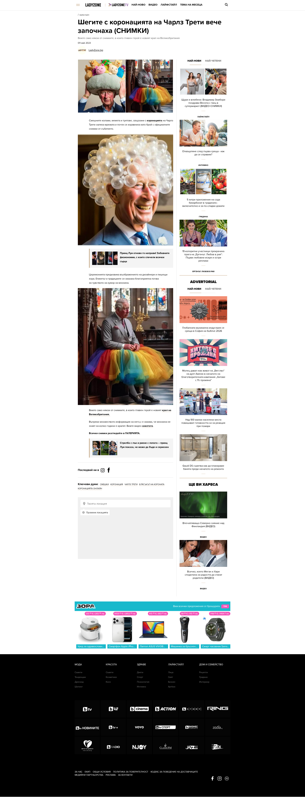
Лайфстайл (169, 4)
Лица (170, 672)
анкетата (147, 426)
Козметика (111, 677)
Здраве (141, 664)
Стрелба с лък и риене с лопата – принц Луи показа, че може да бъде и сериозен (144, 445)
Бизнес (171, 682)
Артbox (171, 686)
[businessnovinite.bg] (191, 727)
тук (225, 606)
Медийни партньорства (89, 775)
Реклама (111, 775)
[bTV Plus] (113, 727)
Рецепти (203, 672)
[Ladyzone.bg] (96, 5)
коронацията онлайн (90, 488)
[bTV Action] (165, 709)
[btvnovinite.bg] (87, 727)
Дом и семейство (211, 664)
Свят (170, 677)
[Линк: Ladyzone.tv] (118, 4)
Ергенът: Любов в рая (203, 271)
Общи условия (102, 771)
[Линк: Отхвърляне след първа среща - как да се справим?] (203, 144)
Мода (78, 664)
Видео (153, 4)
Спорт (140, 677)
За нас (78, 771)
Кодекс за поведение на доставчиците (174, 771)
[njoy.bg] (139, 745)
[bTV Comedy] (113, 709)
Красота (111, 664)
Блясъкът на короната (151, 484)
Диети (140, 672)
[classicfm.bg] (165, 745)
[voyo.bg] (139, 727)
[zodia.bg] (217, 727)
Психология (143, 682)
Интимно (203, 165)
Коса (108, 682)
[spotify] (227, 778)
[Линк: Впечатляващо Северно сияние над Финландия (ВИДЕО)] (203, 516)
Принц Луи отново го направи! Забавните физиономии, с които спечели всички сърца (144, 257)
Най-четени (213, 60)
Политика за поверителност (130, 771)
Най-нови (194, 60)
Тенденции (80, 677)
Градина (203, 217)
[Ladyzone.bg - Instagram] (103, 470)
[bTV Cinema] (139, 709)
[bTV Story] (191, 709)
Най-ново (138, 4)
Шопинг (79, 686)
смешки (104, 484)
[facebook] (212, 778)
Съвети (78, 672)
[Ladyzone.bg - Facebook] (109, 477)
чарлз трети (131, 484)
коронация (116, 484)
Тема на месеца (191, 4)
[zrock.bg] (217, 745)
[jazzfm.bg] (191, 745)
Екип (87, 771)
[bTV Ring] (217, 709)
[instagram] (220, 778)
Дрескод (79, 682)
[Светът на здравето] (87, 745)
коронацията (155, 120)
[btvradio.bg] (113, 745)
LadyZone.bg (96, 50)
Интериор (204, 682)
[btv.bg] (87, 709)
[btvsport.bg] (165, 727)
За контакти (125, 775)
